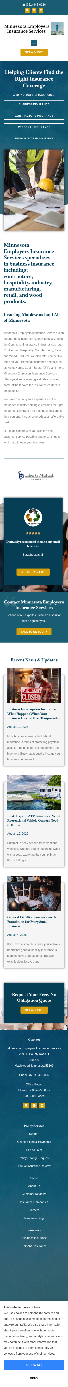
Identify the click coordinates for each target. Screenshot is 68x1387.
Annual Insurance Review (34, 1166)
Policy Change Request (34, 1158)
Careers (34, 1210)
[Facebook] (34, 10)
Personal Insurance (34, 1246)
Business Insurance (34, 1237)
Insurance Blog (34, 1218)
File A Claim (34, 1150)
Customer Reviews (34, 1194)
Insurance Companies (34, 1202)
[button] (34, 43)
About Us (34, 1186)
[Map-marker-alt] (27, 10)
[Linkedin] (41, 10)
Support (34, 1133)
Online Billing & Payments (34, 1141)
